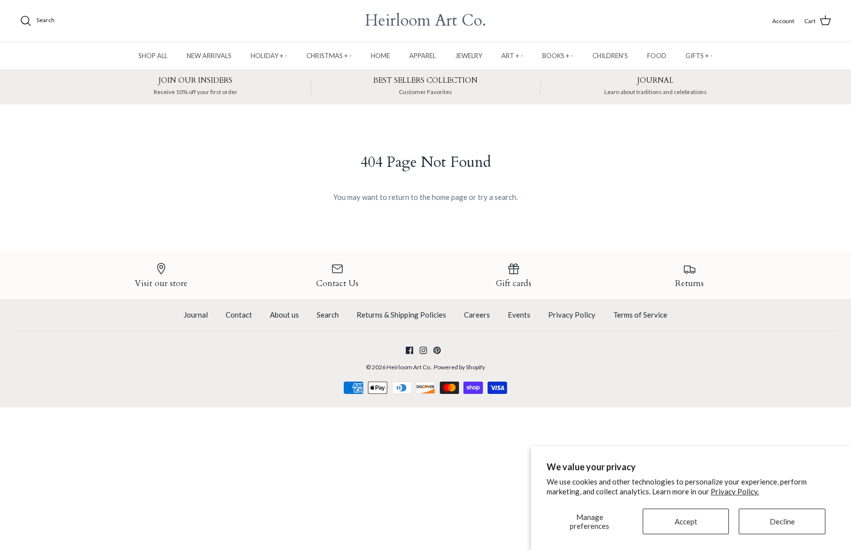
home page (449, 197)
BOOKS (557, 56)
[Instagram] (423, 350)
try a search (497, 197)
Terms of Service (640, 314)
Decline (782, 521)
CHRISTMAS (329, 56)
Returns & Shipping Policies (401, 314)
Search (328, 314)
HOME (380, 56)
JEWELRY (468, 56)
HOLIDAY (269, 56)
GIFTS (699, 56)
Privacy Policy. (735, 491)
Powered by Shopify (459, 367)
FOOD (656, 56)
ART (512, 56)
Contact (239, 314)
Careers (477, 314)
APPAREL (422, 56)
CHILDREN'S (610, 56)
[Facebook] (409, 350)
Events (519, 314)
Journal (196, 314)
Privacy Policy (571, 314)
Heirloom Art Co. (409, 367)
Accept (686, 521)
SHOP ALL (152, 56)
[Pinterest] (437, 350)
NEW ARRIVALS (209, 56)
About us (284, 314)
